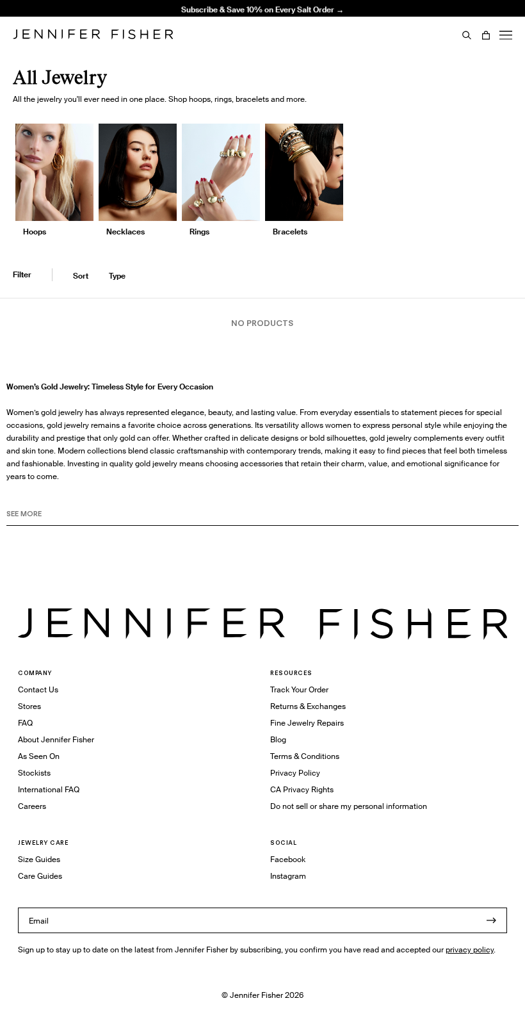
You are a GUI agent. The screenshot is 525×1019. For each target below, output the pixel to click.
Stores (29, 706)
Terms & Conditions (304, 756)
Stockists (34, 773)
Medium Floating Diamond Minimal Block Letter (194, 18)
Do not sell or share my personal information (348, 806)
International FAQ (48, 789)
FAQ (25, 723)
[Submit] (491, 920)
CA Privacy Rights (302, 789)
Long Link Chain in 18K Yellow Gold (193, 40)
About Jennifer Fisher (56, 739)
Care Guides (40, 876)
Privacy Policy (295, 773)
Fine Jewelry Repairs (307, 723)
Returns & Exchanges (308, 706)
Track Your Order (299, 689)
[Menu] (505, 35)
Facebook (287, 859)
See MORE (24, 513)
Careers (32, 806)
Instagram (288, 876)
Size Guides (39, 859)
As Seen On (39, 756)
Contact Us (38, 689)
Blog (278, 739)
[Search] (466, 35)
